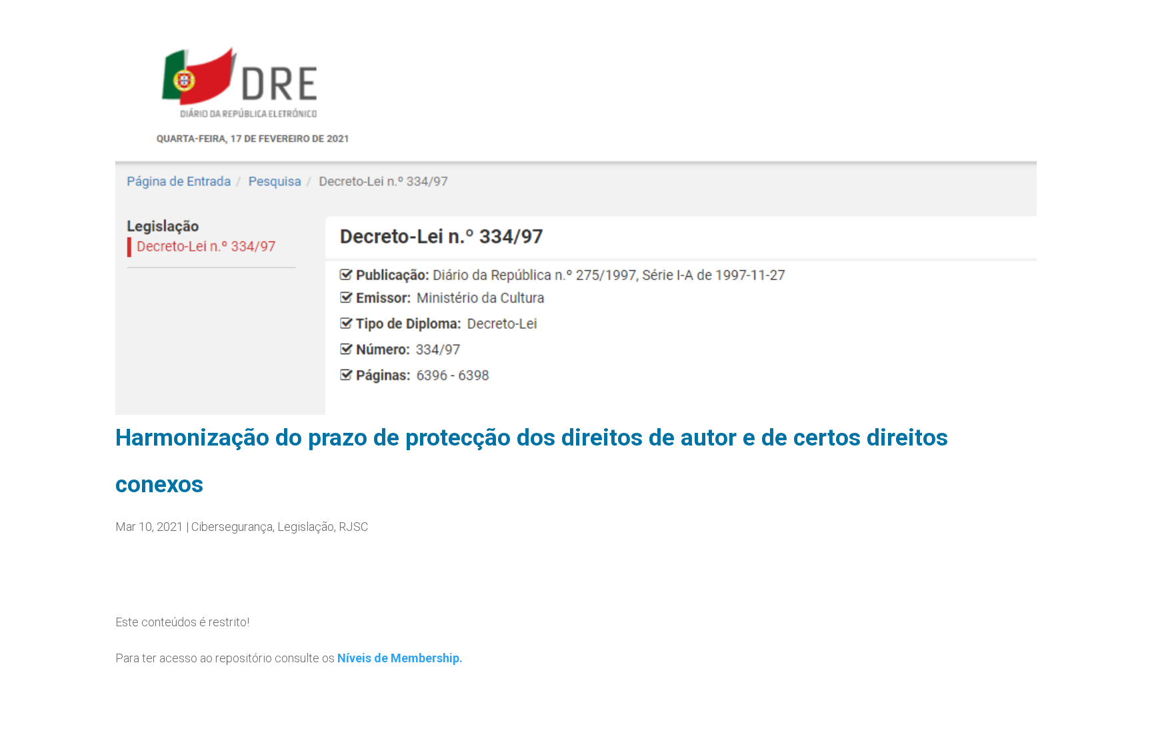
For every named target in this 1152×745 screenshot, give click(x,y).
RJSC (353, 527)
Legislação (305, 527)
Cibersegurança (232, 527)
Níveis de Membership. (400, 658)
